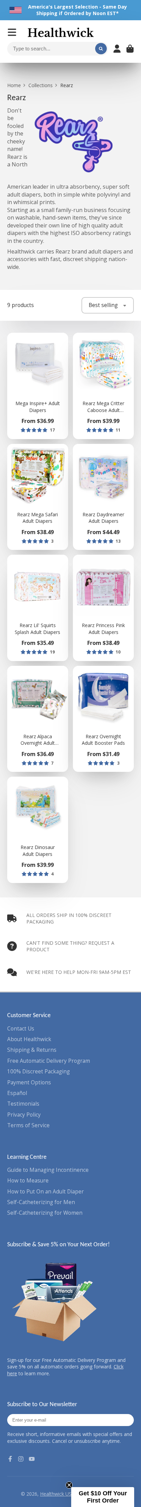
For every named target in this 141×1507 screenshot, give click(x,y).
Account (117, 49)
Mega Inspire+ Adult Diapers (37, 386)
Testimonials (23, 1103)
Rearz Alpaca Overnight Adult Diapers (37, 719)
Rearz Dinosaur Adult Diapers (37, 830)
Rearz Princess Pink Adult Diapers (103, 608)
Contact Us (20, 1028)
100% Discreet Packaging (38, 1071)
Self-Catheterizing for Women (44, 1212)
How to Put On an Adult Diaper (45, 1191)
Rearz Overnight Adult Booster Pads (103, 719)
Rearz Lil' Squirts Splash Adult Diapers (37, 608)
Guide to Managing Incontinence (48, 1170)
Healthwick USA (57, 1494)
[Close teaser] (69, 1485)
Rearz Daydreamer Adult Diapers (103, 497)
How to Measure (28, 1180)
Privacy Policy (24, 1114)
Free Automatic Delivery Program (48, 1060)
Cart (130, 49)
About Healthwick (29, 1039)
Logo (60, 32)
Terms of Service (28, 1125)
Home (14, 85)
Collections (40, 85)
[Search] (101, 49)
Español (17, 1093)
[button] (102, 1497)
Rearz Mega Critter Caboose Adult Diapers (103, 386)
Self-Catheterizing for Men (41, 1202)
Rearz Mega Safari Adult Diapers (37, 497)
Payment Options (29, 1082)
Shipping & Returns (31, 1049)
